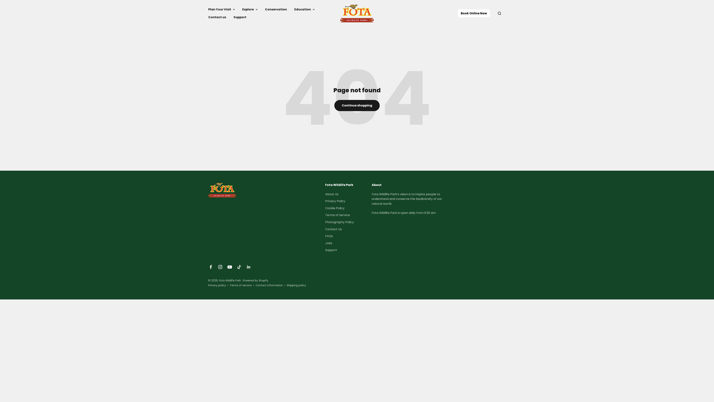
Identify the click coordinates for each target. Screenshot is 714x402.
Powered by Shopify (255, 280)
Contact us (217, 17)
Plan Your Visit (219, 9)
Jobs (328, 243)
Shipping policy (296, 285)
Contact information (269, 285)
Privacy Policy (335, 201)
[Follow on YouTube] (229, 266)
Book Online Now (474, 13)
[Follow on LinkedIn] (248, 266)
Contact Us (333, 229)
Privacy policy (217, 285)
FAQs (329, 236)
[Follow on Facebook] (210, 266)
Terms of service (241, 285)
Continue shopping (357, 105)
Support (240, 17)
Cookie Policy (335, 208)
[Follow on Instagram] (220, 266)
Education (302, 9)
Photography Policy (339, 222)
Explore (248, 9)
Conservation (276, 9)
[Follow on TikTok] (239, 266)
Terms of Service (337, 215)
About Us (331, 194)
